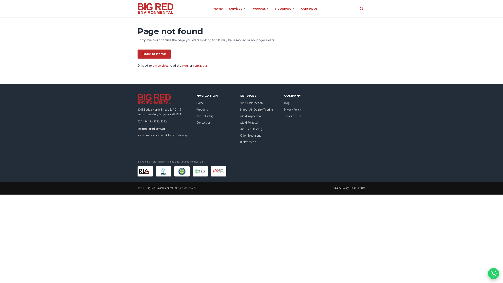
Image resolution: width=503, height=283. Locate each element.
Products (202, 110)
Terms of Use (292, 116)
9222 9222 (160, 121)
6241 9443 (144, 121)
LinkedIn (169, 136)
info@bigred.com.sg (151, 129)
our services (160, 65)
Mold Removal (249, 122)
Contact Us (309, 8)
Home (218, 8)
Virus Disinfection (251, 103)
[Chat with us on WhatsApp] (493, 273)
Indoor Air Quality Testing (256, 110)
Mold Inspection (250, 116)
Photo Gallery (205, 116)
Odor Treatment (250, 135)
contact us (200, 65)
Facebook (143, 136)
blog (185, 65)
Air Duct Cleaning (251, 129)
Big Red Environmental (160, 188)
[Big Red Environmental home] (156, 9)
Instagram (157, 136)
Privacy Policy (292, 110)
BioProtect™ (248, 142)
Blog (287, 103)
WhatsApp (183, 136)
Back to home (154, 54)
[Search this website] (361, 9)
